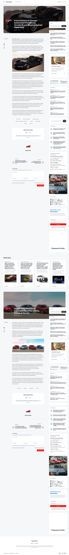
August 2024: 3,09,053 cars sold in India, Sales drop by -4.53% (57, 399)
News (7, 261)
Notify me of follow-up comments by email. (19, 447)
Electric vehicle (61, 158)
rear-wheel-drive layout (61, 165)
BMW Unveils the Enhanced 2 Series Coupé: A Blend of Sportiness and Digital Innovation (10, 265)
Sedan (54, 166)
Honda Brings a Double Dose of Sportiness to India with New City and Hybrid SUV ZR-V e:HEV (58, 266)
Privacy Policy (6, 553)
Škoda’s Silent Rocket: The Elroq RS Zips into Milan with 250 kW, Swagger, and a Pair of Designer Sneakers (59, 424)
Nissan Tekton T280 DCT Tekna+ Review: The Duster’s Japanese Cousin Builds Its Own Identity (57, 42)
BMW (5, 261)
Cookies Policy (11, 553)
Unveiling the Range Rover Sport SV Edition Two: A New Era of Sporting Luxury (59, 429)
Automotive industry (56, 156)
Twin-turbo (63, 169)
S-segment (25, 123)
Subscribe (58, 224)
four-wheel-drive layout (55, 160)
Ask (64, 121)
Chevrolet (22, 261)
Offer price (37, 388)
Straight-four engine (54, 167)
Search (51, 23)
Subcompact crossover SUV (54, 169)
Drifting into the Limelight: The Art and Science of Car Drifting (59, 129)
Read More (6, 286)
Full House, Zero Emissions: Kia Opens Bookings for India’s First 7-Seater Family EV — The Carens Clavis (58, 393)
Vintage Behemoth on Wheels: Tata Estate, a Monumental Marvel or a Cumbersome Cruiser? (58, 92)
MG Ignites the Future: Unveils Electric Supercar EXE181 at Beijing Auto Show (57, 114)
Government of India (53, 165)
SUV (60, 169)
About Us (32, 543)
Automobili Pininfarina (9, 20)
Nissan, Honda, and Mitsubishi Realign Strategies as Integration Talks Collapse (59, 137)
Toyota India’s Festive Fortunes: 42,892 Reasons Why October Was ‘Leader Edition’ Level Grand (42, 265)
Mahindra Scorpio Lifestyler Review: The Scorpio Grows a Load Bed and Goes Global (58, 46)
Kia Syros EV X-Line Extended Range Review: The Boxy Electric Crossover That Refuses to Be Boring (58, 50)
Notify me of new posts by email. (39, 447)
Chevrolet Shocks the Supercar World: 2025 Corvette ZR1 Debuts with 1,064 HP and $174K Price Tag (26, 265)
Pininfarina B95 (37, 121)
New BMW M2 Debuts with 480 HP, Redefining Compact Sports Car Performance (56, 377)
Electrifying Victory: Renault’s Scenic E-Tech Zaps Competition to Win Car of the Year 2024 (57, 103)
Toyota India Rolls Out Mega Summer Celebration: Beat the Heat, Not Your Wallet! (57, 108)
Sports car (31, 123)
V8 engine (51, 170)
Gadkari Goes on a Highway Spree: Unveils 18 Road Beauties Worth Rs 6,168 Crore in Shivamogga (59, 419)
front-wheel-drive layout (55, 164)
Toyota (39, 261)
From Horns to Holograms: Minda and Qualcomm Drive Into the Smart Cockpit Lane (57, 388)
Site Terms (17, 553)
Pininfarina (31, 121)
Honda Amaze (19, 388)
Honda (54, 261)
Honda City (25, 388)
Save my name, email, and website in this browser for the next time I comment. (24, 180)
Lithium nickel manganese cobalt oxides (21, 121)
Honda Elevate (31, 388)
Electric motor (56, 158)
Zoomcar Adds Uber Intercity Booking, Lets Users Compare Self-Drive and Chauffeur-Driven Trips (58, 34)
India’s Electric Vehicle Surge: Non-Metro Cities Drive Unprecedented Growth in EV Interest (59, 147)
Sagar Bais (28, 150)
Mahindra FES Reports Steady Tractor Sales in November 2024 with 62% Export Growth (58, 383)
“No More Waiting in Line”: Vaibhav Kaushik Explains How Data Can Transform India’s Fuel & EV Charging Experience (59, 143)
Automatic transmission (55, 153)
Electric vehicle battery (54, 159)
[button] (4, 2)
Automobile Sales (53, 154)
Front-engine (54, 162)
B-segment (51, 158)
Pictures (9, 261)
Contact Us (36, 543)
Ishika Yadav (28, 415)
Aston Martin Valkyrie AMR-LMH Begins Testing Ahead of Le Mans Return (59, 133)
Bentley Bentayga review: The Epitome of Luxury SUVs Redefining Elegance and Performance (57, 97)
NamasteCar (9, 2)
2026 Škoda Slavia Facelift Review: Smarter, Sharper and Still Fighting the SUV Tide (58, 38)
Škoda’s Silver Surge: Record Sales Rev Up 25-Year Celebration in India (59, 415)
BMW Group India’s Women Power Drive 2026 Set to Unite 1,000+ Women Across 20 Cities (59, 411)
